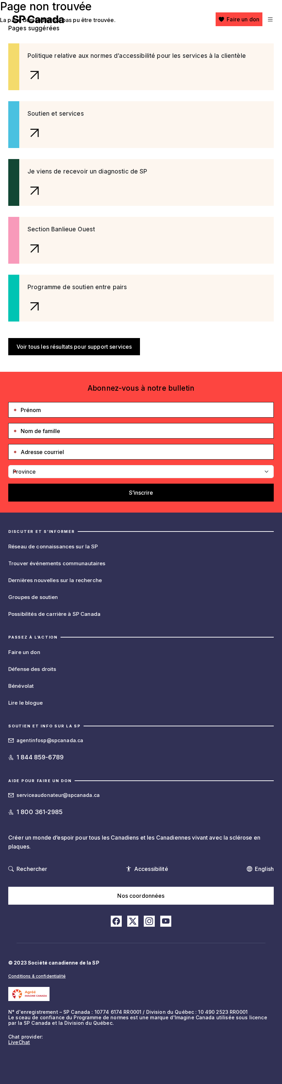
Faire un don (243, 19)
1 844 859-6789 (40, 757)
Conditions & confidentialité (37, 976)
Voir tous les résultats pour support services (74, 346)
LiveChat (19, 1042)
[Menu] (269, 19)
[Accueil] (38, 19)
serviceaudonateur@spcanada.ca (58, 795)
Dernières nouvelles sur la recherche (55, 580)
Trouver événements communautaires (57, 563)
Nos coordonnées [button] (140, 895)
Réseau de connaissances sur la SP (53, 546)
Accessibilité (151, 868)
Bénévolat (21, 686)
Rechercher (32, 868)
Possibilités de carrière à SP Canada (54, 614)
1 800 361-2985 (40, 811)
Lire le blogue (25, 702)
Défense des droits (32, 669)
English (264, 868)
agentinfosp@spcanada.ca (50, 740)
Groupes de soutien (33, 597)
